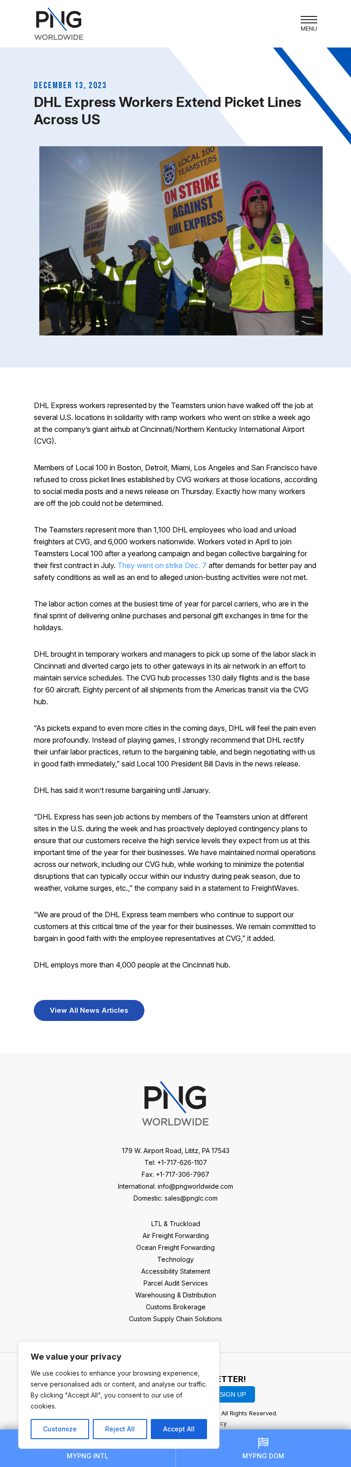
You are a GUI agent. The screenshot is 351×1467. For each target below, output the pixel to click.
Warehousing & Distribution (175, 1295)
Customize (60, 1429)
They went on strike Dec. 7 (162, 565)
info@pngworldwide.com (195, 1186)
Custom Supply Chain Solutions (175, 1319)
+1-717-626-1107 (182, 1162)
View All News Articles (89, 1010)
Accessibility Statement (175, 1271)
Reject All (120, 1429)
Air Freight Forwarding (176, 1235)
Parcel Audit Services (176, 1283)
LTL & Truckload (175, 1224)
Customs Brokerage (176, 1307)
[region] (118, 1395)
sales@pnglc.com (191, 1198)
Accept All (179, 1429)
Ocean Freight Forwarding (175, 1247)
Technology (175, 1259)
